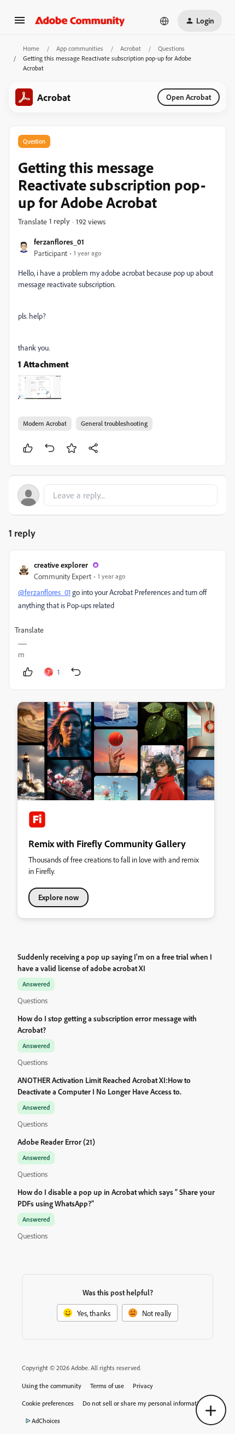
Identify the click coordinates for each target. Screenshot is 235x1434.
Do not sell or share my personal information (144, 1403)
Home (31, 48)
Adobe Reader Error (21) (56, 1141)
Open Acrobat (188, 97)
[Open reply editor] (117, 495)
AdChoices (46, 1421)
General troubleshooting (114, 423)
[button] (19, 23)
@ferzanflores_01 (44, 592)
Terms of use (107, 1386)
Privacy (143, 1386)
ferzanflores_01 (59, 241)
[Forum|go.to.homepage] (80, 20)
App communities (79, 48)
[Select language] (164, 20)
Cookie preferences (48, 1403)
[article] (117, 620)
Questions (171, 48)
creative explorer (61, 564)
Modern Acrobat (45, 423)
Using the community (51, 1386)
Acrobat (130, 48)
